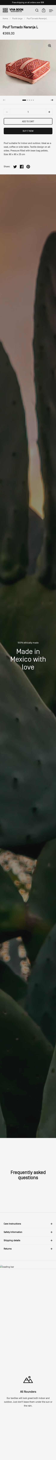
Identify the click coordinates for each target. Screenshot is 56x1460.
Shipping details (12, 1240)
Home (5, 18)
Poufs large (17, 18)
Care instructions (12, 1223)
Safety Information (13, 1232)
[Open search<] (37, 10)
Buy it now (28, 131)
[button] (52, 100)
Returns (8, 1248)
